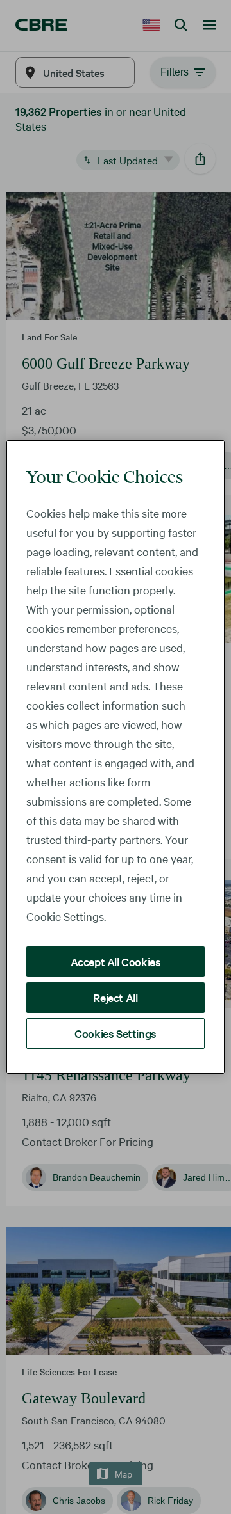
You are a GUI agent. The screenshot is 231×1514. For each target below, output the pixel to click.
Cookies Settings (115, 1033)
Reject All (115, 997)
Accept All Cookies (116, 961)
